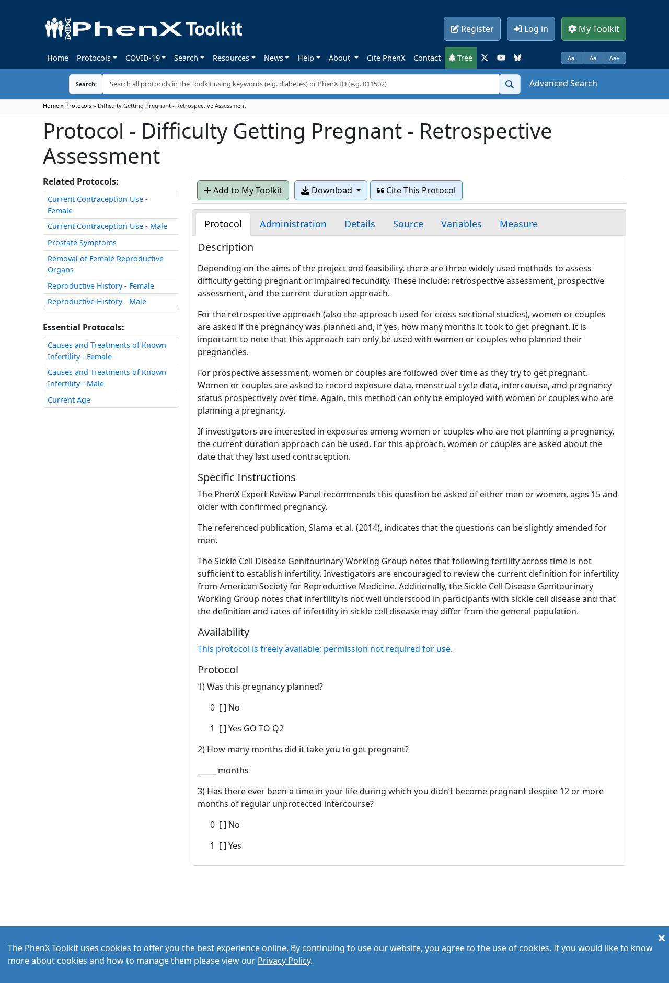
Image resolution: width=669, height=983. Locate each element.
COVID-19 (142, 58)
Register (476, 29)
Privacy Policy (284, 960)
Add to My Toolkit (246, 190)
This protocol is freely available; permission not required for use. (325, 649)
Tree (463, 58)
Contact (427, 58)
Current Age (69, 400)
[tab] (223, 224)
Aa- (572, 58)
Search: (78, 84)
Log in (535, 29)
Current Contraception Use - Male (107, 226)
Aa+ (614, 58)
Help (305, 58)
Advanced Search (563, 83)
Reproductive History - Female (101, 286)
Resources (231, 58)
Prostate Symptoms (82, 242)
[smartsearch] (510, 84)
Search (186, 58)
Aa (593, 58)
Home (57, 58)
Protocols (94, 58)
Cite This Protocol (420, 190)
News (273, 58)
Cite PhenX (386, 58)
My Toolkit (597, 29)
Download (331, 190)
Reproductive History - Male (97, 301)
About (340, 58)
